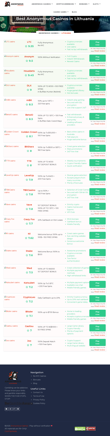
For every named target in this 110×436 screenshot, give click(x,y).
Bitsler (29, 311)
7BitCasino (29, 190)
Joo (29, 341)
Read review (99, 51)
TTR (29, 161)
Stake (29, 251)
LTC (29, 42)
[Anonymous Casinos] (14, 4)
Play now (97, 43)
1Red (29, 268)
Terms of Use (38, 396)
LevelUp (29, 175)
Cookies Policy (39, 403)
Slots (96, 4)
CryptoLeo (29, 297)
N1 (29, 233)
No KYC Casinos (39, 376)
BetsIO (29, 115)
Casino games (60, 12)
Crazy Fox (29, 219)
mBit (29, 100)
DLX (29, 85)
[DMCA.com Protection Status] (80, 429)
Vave (29, 204)
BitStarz (29, 146)
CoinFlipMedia (11, 431)
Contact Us (38, 392)
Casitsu (29, 326)
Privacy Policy (39, 400)
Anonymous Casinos (41, 4)
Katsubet (29, 282)
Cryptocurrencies (65, 4)
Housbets (29, 71)
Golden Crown (29, 132)
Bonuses (83, 4)
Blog (74, 12)
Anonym (29, 56)
